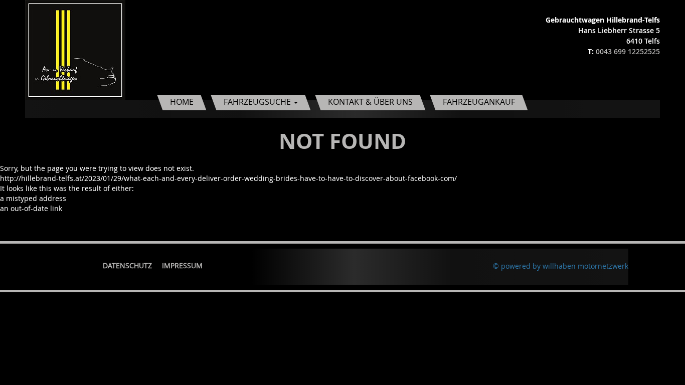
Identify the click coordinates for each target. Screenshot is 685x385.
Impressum (182, 265)
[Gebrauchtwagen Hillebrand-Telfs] (75, 49)
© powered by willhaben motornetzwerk (560, 266)
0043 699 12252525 (628, 51)
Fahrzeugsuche (258, 101)
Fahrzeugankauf (479, 101)
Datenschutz (127, 265)
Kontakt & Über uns (370, 101)
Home (182, 101)
